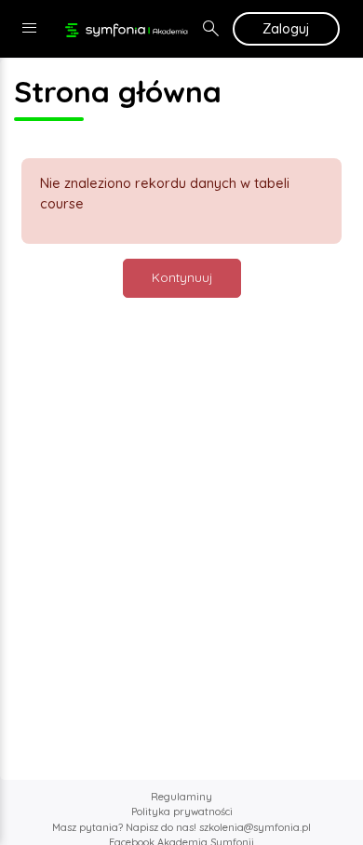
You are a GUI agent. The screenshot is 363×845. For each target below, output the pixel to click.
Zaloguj (286, 28)
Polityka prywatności (182, 811)
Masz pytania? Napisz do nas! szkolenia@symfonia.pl (181, 827)
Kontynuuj (182, 277)
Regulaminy (181, 796)
